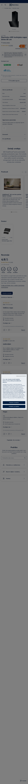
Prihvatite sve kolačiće (14, 406)
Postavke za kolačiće (14, 402)
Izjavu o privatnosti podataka (18, 398)
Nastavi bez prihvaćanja (21, 375)
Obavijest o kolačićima (7, 398)
